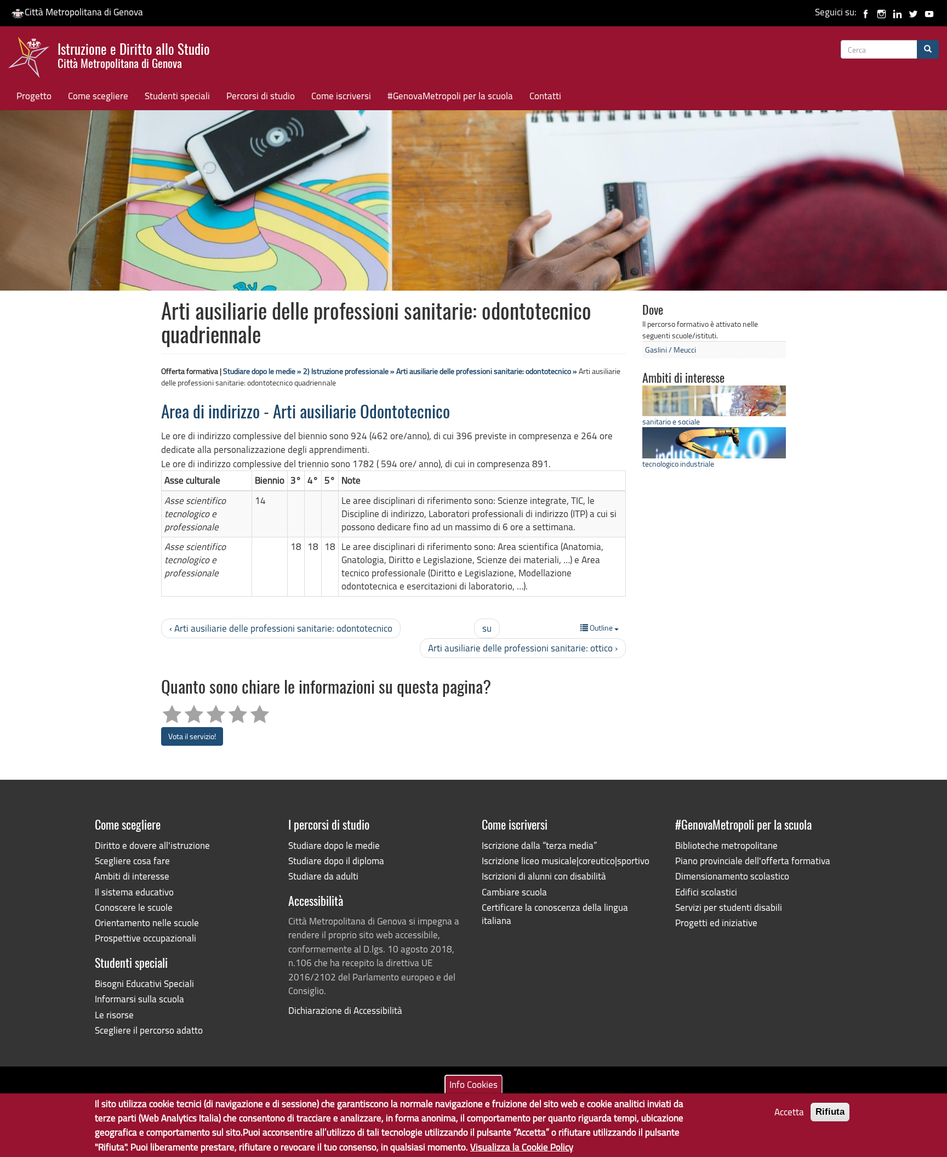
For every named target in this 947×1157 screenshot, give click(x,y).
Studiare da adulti (323, 876)
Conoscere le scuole (134, 907)
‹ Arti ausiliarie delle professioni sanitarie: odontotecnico (280, 628)
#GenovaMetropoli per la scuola (450, 95)
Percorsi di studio (260, 95)
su (487, 628)
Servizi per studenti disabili (728, 907)
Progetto (34, 95)
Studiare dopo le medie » (262, 371)
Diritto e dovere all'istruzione (152, 845)
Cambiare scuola (514, 892)
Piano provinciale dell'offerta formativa (752, 860)
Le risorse (114, 1014)
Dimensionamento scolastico (732, 876)
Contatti (545, 95)
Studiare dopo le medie (334, 845)
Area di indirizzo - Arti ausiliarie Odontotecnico (305, 413)
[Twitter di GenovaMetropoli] (913, 11)
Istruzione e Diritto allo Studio (134, 54)
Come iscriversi (341, 95)
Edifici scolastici (706, 892)
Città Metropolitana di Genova (84, 11)
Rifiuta (830, 1112)
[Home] (33, 60)
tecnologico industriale (678, 463)
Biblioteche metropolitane (726, 845)
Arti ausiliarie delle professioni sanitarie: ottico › (523, 648)
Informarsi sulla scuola (139, 998)
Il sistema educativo (134, 892)
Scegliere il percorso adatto (149, 1030)
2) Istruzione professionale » (349, 371)
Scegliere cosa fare (132, 860)
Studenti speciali (177, 95)
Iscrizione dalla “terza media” (539, 845)
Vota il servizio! (192, 736)
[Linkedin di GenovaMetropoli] (897, 11)
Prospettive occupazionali (145, 938)
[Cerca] (928, 49)
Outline (601, 627)
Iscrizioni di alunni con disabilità (544, 876)
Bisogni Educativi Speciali (144, 983)
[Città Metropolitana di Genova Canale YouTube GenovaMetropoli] (929, 11)
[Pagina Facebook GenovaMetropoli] (865, 11)
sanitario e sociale (671, 421)
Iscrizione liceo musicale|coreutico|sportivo (565, 860)
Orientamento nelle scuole (147, 922)
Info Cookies (473, 1083)
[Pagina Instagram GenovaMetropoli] (881, 11)
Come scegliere (98, 95)
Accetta (789, 1111)
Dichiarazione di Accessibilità (345, 1010)
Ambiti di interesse (132, 876)
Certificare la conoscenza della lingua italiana (555, 914)
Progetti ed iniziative (716, 922)
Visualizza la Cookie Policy (521, 1146)
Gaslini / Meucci (670, 349)
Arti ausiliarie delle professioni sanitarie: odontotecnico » (486, 371)
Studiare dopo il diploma (336, 860)
